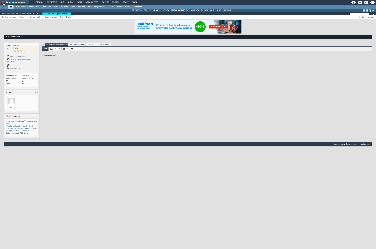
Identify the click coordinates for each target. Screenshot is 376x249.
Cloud (44, 7)
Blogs (70, 2)
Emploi (105, 2)
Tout (45, 49)
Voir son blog (13, 65)
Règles (68, 17)
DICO (219, 10)
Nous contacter (339, 144)
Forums (39, 2)
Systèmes (138, 7)
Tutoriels (51, 2)
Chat (79, 2)
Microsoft (64, 7)
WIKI (212, 10)
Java (73, 7)
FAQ (62, 2)
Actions (21, 17)
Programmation (100, 7)
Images (76, 49)
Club (134, 2)
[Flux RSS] (364, 10)
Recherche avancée (366, 17)
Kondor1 (27, 128)
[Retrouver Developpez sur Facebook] (370, 10)
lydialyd (9, 131)
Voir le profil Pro (14, 68)
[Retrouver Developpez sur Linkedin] (373, 10)
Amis (91, 45)
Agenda (54, 17)
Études (115, 2)
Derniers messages (9, 17)
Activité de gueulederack (57, 45)
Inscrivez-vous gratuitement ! (56, 14)
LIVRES (166, 10)
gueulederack (56, 49)
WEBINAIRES (155, 10)
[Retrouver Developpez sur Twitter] (367, 10)
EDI (89, 7)
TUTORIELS (137, 10)
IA (50, 7)
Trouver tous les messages (17, 56)
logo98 (34, 128)
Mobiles (128, 7)
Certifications (104, 45)
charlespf (9, 128)
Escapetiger (18, 128)
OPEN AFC (12, 108)
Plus (36, 93)
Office (119, 7)
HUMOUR (227, 10)
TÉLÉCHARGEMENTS (179, 10)
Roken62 (25, 131)
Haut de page (365, 144)
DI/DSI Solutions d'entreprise (27, 7)
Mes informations (77, 45)
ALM (56, 7)
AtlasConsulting (12, 126)
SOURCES (195, 10)
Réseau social (35, 17)
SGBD (111, 7)
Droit (125, 2)
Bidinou (22, 126)
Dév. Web (81, 7)
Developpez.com (352, 144)
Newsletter (91, 2)
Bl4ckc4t (29, 126)
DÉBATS (204, 10)
